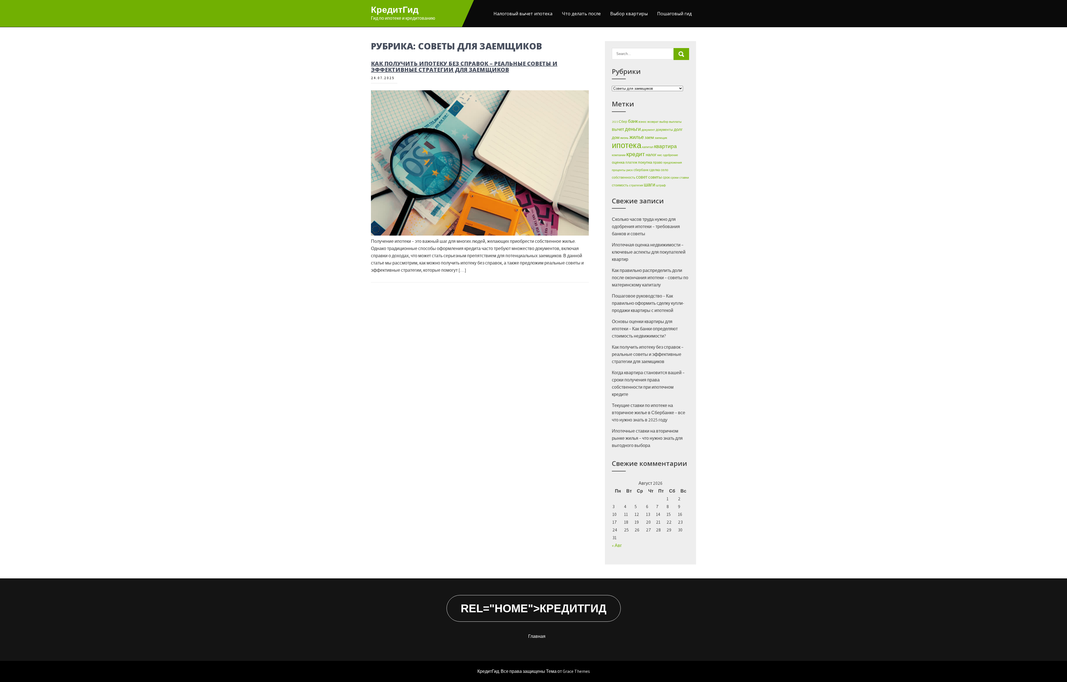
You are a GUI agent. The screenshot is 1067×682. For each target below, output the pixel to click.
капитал (647, 147)
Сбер (623, 121)
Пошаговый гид (674, 14)
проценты (618, 170)
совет (641, 177)
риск (629, 170)
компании (618, 155)
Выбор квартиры (629, 14)
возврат (653, 122)
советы (655, 177)
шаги (649, 184)
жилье (636, 137)
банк (633, 121)
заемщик (661, 138)
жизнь (624, 138)
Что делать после (581, 14)
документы (664, 129)
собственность (623, 177)
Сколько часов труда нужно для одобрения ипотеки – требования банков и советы (646, 226)
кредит (635, 154)
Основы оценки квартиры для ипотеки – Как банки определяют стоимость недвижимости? (645, 329)
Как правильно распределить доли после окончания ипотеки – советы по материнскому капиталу (650, 278)
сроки (674, 177)
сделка (654, 170)
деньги (633, 129)
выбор (663, 122)
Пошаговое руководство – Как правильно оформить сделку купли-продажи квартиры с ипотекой (648, 303)
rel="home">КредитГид (534, 608)
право (657, 162)
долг (678, 129)
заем (649, 137)
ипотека (626, 145)
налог (651, 154)
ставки (684, 177)
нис (659, 155)
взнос (643, 122)
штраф (661, 185)
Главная (536, 636)
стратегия (636, 185)
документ (648, 130)
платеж (631, 162)
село (664, 170)
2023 (615, 122)
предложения (672, 162)
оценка (618, 162)
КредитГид (394, 10)
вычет (618, 129)
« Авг (617, 545)
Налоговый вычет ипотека (522, 14)
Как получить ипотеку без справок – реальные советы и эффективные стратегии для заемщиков (464, 66)
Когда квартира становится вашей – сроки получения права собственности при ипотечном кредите (648, 383)
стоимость (620, 185)
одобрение (670, 155)
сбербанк (641, 170)
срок (666, 177)
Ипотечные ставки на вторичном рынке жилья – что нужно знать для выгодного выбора (647, 438)
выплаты (675, 122)
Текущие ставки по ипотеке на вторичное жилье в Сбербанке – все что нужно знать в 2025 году (648, 413)
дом (615, 137)
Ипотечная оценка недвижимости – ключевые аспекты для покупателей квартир (648, 252)
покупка (645, 162)
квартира (665, 146)
